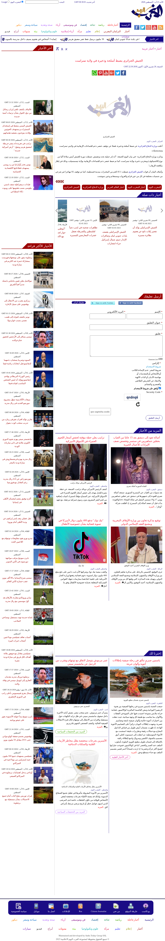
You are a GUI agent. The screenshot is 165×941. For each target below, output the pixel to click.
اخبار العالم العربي (115, 187)
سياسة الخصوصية (19, 911)
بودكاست (146, 911)
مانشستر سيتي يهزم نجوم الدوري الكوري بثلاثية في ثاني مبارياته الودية (17, 442)
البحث (61, 2)
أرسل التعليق (154, 418)
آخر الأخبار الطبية (120, 757)
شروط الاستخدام (153, 366)
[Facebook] (130, 304)
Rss (80, 911)
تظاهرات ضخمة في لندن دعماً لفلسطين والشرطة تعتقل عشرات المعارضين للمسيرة (83, 231)
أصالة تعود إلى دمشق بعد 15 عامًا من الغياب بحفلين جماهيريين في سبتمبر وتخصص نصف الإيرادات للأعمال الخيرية (136, 441)
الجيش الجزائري (135, 172)
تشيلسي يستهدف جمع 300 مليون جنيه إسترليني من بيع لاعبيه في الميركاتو (17, 759)
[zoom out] (66, 48)
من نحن (116, 911)
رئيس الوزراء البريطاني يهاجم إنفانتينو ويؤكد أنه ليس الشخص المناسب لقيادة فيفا (17, 380)
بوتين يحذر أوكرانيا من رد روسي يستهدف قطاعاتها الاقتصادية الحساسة (17, 168)
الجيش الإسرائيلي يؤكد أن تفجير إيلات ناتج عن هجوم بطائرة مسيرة (145, 231)
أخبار (158, 48)
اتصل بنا (51, 911)
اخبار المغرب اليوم (136, 187)
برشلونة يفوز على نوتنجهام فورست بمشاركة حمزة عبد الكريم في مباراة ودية (17, 261)
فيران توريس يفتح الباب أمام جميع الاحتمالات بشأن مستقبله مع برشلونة (17, 799)
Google (4, 2)
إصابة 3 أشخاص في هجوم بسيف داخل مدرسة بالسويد (41, 39)
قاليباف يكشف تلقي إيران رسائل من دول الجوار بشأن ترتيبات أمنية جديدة (17, 113)
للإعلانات (66, 911)
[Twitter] (103, 304)
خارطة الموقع (131, 911)
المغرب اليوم (15, 2)
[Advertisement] (66, 14)
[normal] (61, 48)
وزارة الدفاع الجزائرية (147, 146)
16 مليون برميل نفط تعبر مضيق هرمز (96, 39)
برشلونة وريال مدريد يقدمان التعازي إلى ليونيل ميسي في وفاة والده (17, 680)
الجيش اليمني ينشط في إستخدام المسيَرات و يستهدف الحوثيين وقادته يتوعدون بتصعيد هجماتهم (17, 129)
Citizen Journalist (98, 911)
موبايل (37, 911)
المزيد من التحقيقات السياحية (71, 731)
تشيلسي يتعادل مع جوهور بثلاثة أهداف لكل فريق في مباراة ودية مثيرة (17, 657)
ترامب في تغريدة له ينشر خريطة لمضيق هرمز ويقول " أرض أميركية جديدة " (17, 147)
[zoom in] (57, 48)
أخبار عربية (148, 48)
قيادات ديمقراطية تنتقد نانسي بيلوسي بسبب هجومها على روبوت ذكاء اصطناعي (17, 188)
